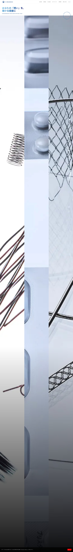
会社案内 (40, 1)
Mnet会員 (49, 1)
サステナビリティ (54, 1)
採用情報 (60, 1)
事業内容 (44, 1)
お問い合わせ (65, 1)
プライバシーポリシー (24, 549)
